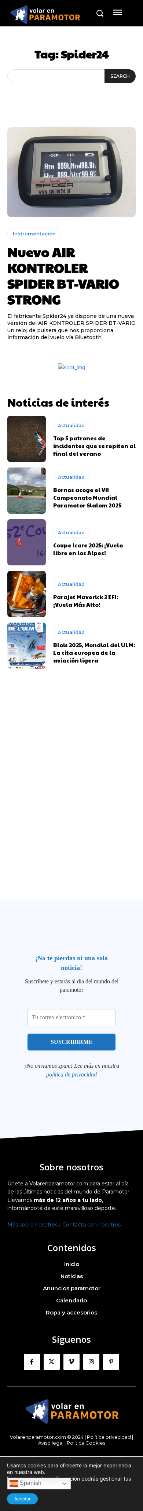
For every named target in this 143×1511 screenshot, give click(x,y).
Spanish (29, 1483)
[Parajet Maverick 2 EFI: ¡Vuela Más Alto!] (26, 594)
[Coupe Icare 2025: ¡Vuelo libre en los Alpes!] (26, 542)
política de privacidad (71, 1074)
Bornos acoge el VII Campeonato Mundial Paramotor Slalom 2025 (87, 497)
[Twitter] (52, 1362)
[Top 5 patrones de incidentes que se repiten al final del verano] (26, 439)
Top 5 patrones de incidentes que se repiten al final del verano (94, 445)
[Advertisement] (71, 798)
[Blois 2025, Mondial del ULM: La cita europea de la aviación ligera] (26, 646)
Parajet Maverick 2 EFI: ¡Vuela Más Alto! (85, 600)
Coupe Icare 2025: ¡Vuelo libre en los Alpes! (88, 549)
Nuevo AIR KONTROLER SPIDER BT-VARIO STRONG (63, 275)
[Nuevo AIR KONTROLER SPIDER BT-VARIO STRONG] (71, 172)
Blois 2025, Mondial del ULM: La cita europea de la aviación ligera (94, 652)
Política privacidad (109, 1437)
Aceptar (22, 1498)
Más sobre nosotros (32, 1224)
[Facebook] (32, 1362)
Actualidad (71, 425)
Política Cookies (86, 1443)
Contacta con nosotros (91, 1224)
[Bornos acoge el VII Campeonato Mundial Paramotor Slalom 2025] (26, 490)
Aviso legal (50, 1443)
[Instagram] (91, 1362)
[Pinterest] (111, 1362)
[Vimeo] (71, 1362)
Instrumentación (34, 233)
